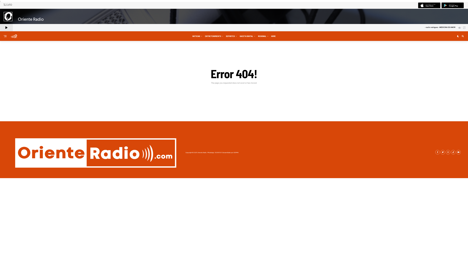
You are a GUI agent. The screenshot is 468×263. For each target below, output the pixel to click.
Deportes (230, 36)
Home (273, 36)
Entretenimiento (213, 36)
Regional (262, 36)
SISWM (236, 152)
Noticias (196, 36)
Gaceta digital (246, 36)
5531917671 (218, 152)
